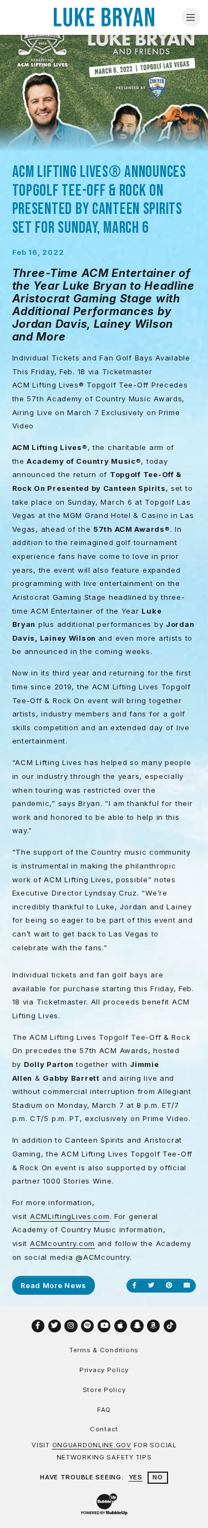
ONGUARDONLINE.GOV (91, 1445)
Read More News (53, 1285)
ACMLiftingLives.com (70, 1216)
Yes (136, 1477)
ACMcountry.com (62, 1243)
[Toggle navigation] (190, 17)
